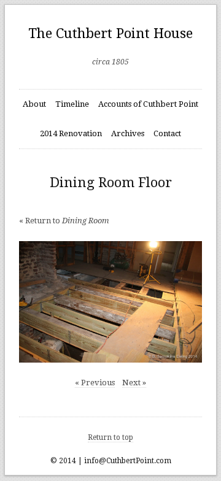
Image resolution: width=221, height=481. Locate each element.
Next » (134, 382)
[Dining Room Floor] (111, 302)
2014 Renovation (71, 133)
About (34, 104)
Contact (167, 133)
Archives (127, 133)
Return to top (110, 437)
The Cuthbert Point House (110, 33)
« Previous (95, 382)
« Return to (64, 220)
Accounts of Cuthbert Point (148, 104)
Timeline (72, 104)
